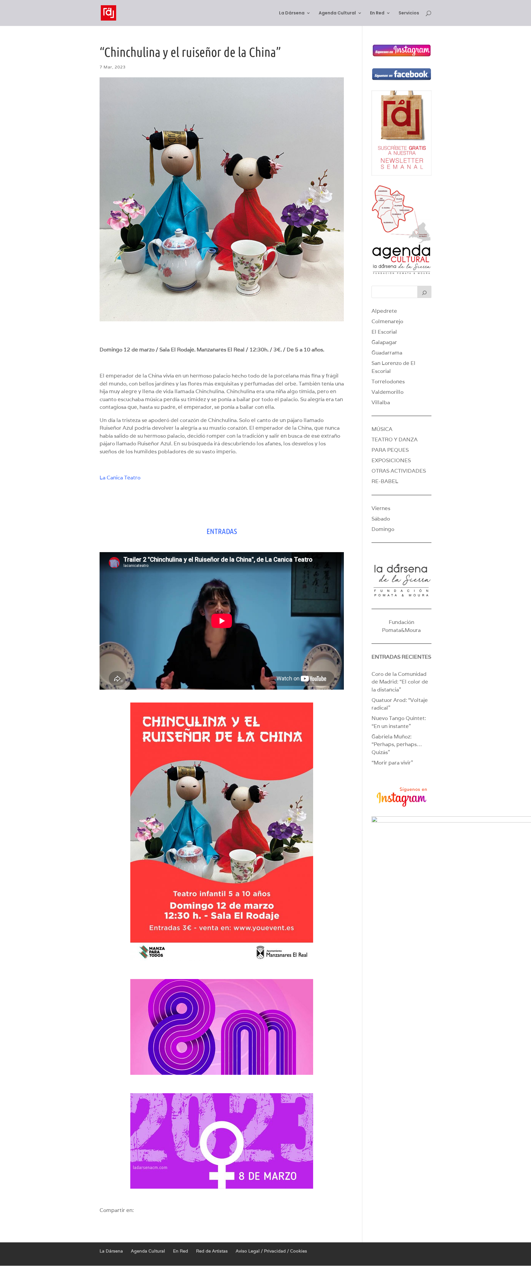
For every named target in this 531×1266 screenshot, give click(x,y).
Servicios (409, 13)
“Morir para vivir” (392, 762)
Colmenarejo (387, 321)
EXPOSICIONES (391, 460)
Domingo (383, 529)
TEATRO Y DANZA (395, 439)
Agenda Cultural (337, 13)
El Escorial (384, 331)
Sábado (381, 518)
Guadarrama (387, 352)
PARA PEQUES (390, 450)
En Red (377, 13)
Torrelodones (388, 381)
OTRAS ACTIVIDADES (399, 470)
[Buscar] (424, 292)
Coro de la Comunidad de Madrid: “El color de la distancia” (400, 682)
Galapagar (384, 342)
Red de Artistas (212, 1251)
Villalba (381, 402)
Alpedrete (384, 311)
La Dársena (292, 13)
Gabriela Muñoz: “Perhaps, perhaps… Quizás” (397, 744)
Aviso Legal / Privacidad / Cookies (271, 1251)
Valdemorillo (387, 392)
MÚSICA (382, 429)
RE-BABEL (385, 481)
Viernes (381, 508)
